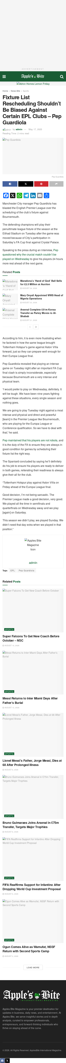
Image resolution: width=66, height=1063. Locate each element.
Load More (33, 967)
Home (5, 90)
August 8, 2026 (11, 769)
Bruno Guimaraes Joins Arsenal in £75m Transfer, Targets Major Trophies (31, 824)
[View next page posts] (36, 326)
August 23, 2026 (29, 302)
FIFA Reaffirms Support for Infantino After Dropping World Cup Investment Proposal (32, 886)
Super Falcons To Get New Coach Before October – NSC (31, 638)
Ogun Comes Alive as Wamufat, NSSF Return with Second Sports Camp (29, 949)
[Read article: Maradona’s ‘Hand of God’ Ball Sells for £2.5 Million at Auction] (10, 284)
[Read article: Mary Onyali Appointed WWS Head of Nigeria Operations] (10, 299)
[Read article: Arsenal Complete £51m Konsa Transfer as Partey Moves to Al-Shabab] (10, 313)
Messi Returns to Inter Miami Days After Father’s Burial (30, 700)
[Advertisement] (33, 33)
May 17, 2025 (35, 129)
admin (19, 129)
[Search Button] (61, 76)
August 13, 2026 (11, 707)
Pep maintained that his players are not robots (30, 440)
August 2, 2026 (11, 956)
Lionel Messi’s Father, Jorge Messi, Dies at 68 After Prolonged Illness (32, 762)
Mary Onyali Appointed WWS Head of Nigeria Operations (41, 296)
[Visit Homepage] (33, 76)
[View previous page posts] (29, 326)
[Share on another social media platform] (56, 184)
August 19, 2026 (11, 645)
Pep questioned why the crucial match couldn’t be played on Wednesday (30, 254)
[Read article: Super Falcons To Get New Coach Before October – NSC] (33, 610)
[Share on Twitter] (25, 184)
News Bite (15, 90)
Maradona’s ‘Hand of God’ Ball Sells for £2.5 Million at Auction (41, 282)
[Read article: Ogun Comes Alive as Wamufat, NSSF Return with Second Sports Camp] (33, 921)
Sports (26, 90)
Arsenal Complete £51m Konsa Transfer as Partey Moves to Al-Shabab (38, 313)
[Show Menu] (4, 76)
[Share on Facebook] (10, 184)
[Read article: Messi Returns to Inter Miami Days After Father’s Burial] (33, 672)
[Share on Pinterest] (41, 184)
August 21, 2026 (29, 320)
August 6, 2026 (11, 894)
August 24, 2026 (29, 288)
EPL (12, 570)
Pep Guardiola (26, 570)
